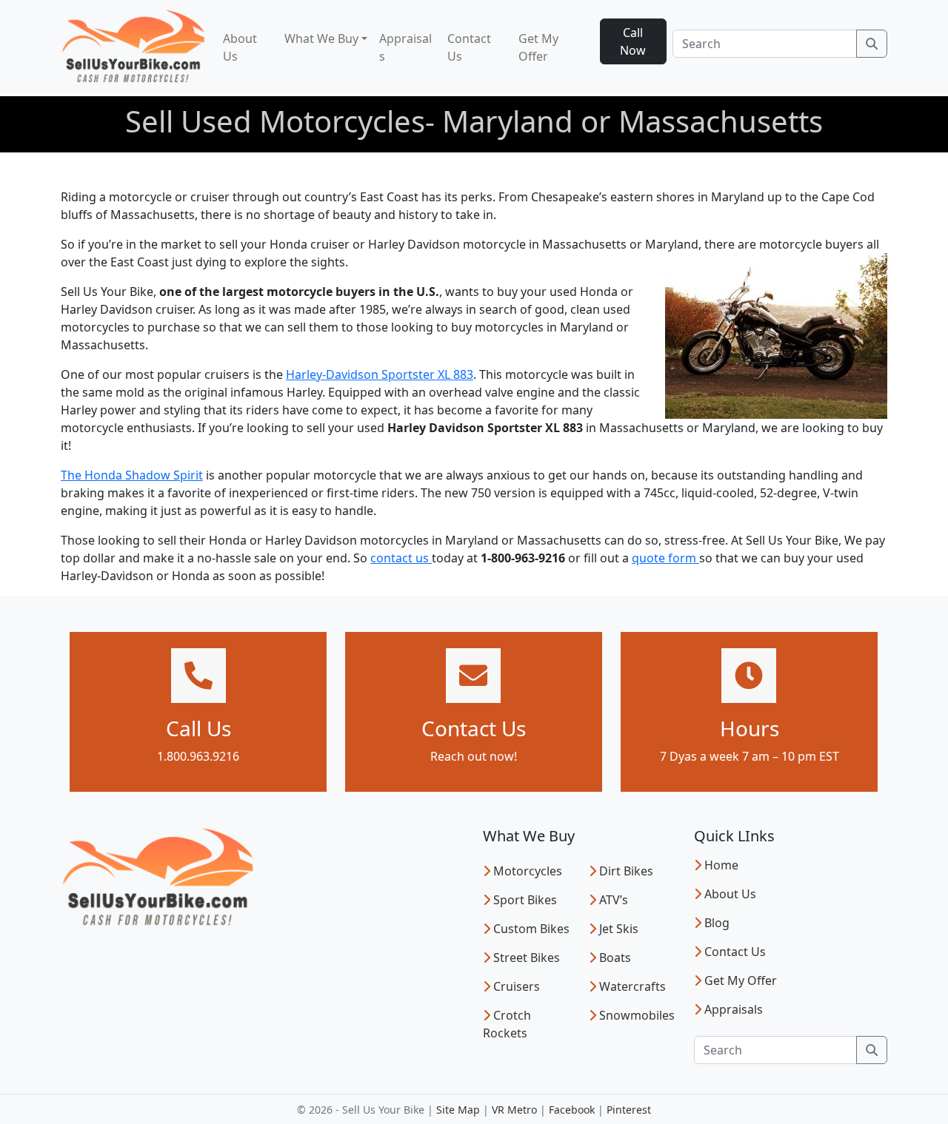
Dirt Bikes (626, 871)
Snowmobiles (637, 1015)
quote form (665, 558)
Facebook (572, 1110)
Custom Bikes (531, 929)
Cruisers (516, 986)
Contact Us (469, 47)
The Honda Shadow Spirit (132, 475)
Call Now (633, 41)
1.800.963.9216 (198, 756)
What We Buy (321, 38)
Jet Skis (618, 929)
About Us (240, 47)
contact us (401, 558)
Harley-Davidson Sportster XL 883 (379, 374)
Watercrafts (632, 986)
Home (721, 865)
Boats (615, 957)
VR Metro (514, 1110)
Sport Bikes (525, 900)
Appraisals (405, 47)
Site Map (458, 1110)
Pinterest (629, 1110)
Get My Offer (538, 47)
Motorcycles (527, 871)
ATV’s (613, 900)
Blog (717, 923)
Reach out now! (473, 756)
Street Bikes (526, 957)
